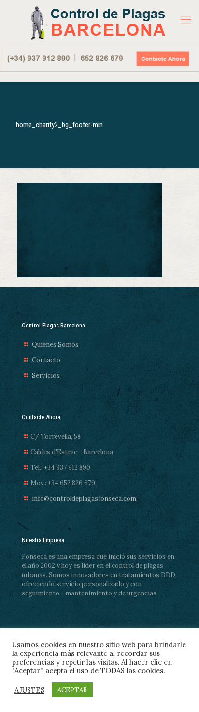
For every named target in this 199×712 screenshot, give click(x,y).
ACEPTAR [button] (72, 690)
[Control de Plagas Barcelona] (96, 23)
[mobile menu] (186, 19)
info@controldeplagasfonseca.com (84, 498)
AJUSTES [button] (29, 690)
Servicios (46, 375)
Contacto (46, 360)
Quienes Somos (55, 345)
